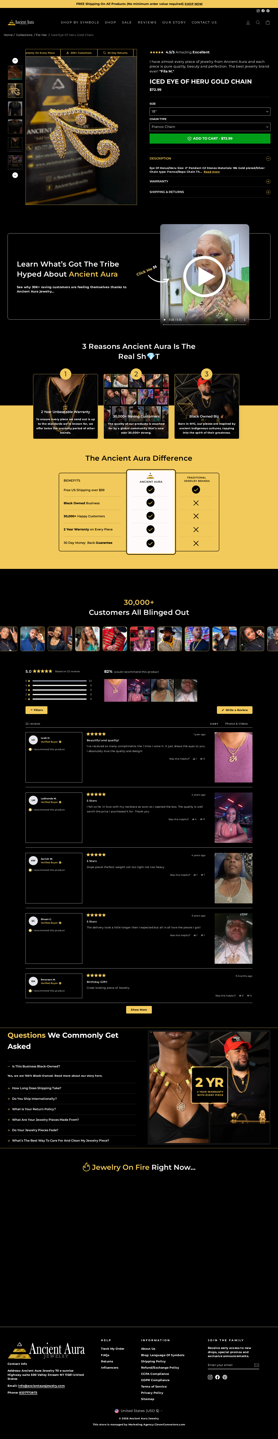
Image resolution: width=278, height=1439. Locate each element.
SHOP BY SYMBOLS (80, 22)
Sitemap (147, 1399)
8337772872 (28, 1392)
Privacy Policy (152, 1393)
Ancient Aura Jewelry (144, 1418)
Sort (215, 724)
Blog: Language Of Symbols (162, 1355)
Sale (127, 22)
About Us (148, 1348)
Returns (107, 1361)
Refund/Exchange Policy (160, 1367)
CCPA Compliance (155, 1374)
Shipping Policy (153, 1361)
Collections (24, 35)
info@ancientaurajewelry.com (41, 1386)
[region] (151, 690)
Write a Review (238, 711)
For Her (41, 35)
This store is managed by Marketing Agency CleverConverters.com (139, 1424)
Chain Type (158, 119)
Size (153, 103)
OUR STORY (174, 22)
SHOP (110, 22)
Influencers (109, 1367)
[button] (59, 681)
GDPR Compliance (155, 1380)
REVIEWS (147, 22)
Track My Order (112, 1348)
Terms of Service (154, 1386)
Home (8, 35)
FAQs (105, 1355)
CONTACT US (204, 22)
